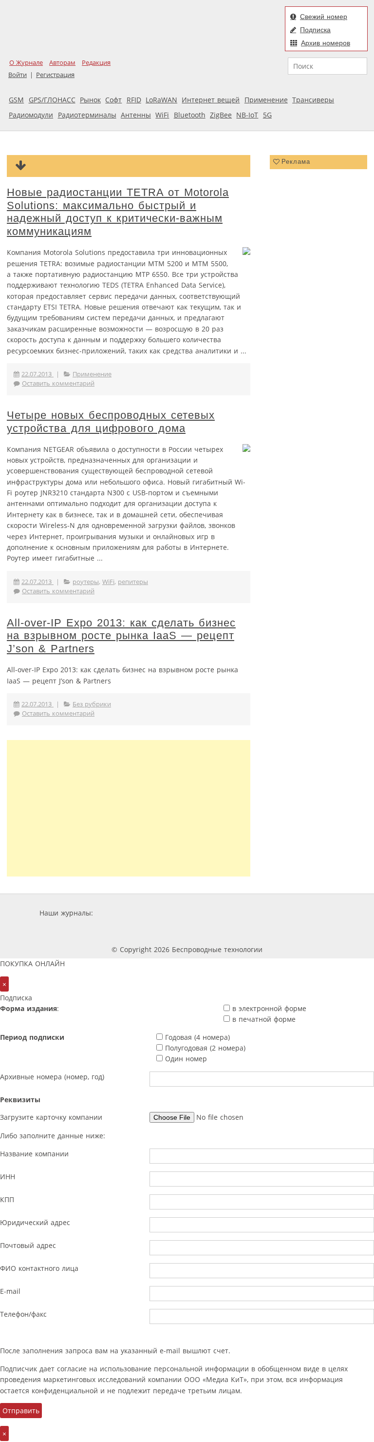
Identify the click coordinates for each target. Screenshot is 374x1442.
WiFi (162, 114)
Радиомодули (31, 114)
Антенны (136, 114)
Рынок (90, 99)
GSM (16, 99)
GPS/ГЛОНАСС (52, 99)
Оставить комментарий (58, 383)
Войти (17, 75)
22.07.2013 (37, 374)
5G (267, 114)
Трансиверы (313, 99)
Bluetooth (190, 114)
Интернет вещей (211, 99)
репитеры (133, 582)
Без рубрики (92, 704)
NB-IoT (247, 114)
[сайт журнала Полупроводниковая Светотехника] (161, 931)
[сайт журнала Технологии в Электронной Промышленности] (189, 913)
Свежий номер (323, 16)
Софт (113, 99)
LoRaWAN (161, 99)
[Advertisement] (128, 808)
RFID (134, 99)
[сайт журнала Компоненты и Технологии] (246, 913)
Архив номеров (325, 42)
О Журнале (26, 62)
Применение (266, 99)
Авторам (62, 62)
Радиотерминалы (87, 114)
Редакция (96, 62)
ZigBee (221, 114)
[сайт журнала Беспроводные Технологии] (305, 913)
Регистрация (55, 75)
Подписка (315, 29)
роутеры (86, 582)
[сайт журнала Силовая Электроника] (126, 913)
